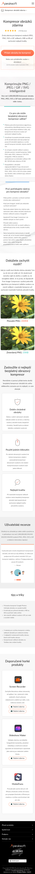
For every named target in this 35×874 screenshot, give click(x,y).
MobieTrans (17, 784)
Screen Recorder (17, 687)
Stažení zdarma (18, 707)
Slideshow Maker (17, 735)
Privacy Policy (21, 872)
